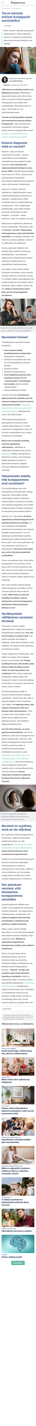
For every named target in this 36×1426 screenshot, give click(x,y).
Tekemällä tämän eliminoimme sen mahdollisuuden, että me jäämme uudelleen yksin (16, 758)
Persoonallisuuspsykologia (12, 1166)
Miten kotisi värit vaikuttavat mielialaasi (16, 1080)
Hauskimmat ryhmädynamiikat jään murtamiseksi (16, 1140)
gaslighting (6, 454)
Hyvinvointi (6, 1077)
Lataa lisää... (18, 1263)
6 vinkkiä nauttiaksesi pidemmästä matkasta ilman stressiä (15, 1202)
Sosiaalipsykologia (9, 1229)
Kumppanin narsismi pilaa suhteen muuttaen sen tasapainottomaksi (16, 408)
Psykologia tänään (9, 1048)
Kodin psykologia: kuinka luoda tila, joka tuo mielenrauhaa (17, 1052)
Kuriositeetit (7, 1197)
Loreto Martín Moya (16, 81)
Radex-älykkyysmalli (12, 1257)
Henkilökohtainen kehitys (11, 1137)
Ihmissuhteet (6, 8)
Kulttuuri (5, 1106)
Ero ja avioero (16, 8)
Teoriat (4, 1255)
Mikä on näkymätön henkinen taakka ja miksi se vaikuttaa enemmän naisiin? (16, 1171)
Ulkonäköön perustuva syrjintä (17, 1231)
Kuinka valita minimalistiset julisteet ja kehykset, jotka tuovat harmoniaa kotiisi (18, 1111)
